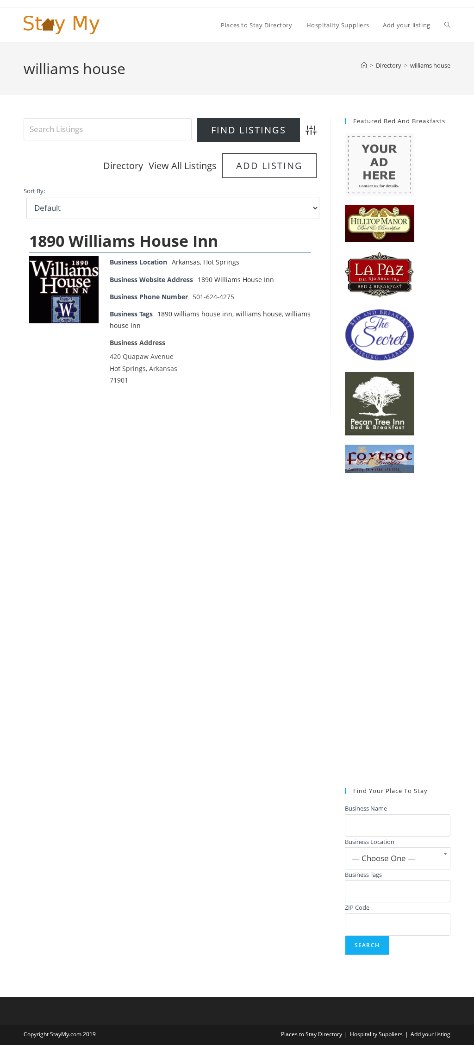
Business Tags (363, 874)
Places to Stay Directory (311, 1034)
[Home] (364, 65)
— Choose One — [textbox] (384, 858)
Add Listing (269, 165)
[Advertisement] (397, 630)
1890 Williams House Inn (123, 241)
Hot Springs (221, 262)
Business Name (366, 808)
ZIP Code (357, 907)
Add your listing (430, 1034)
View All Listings (183, 165)
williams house (430, 65)
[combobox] (397, 858)
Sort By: (34, 191)
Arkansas (186, 262)
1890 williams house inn (194, 313)
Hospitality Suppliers (376, 1034)
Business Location (369, 841)
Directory (123, 165)
